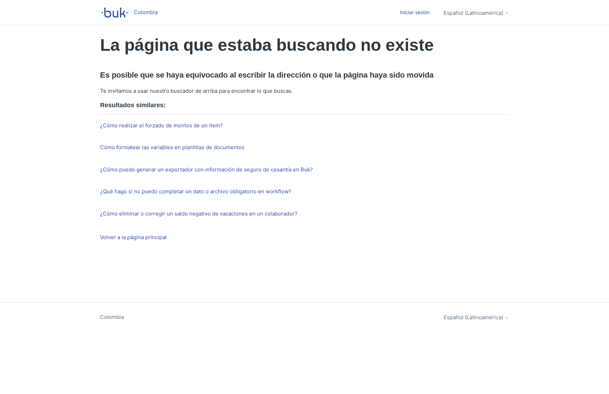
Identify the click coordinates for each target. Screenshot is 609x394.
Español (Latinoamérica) (474, 13)
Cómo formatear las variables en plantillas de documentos (172, 147)
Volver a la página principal (133, 237)
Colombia (112, 317)
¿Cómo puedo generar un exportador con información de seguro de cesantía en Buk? (206, 169)
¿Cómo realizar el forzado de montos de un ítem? (161, 125)
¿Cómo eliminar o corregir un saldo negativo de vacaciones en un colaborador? (198, 213)
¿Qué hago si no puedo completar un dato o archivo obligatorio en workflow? (195, 191)
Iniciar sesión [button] (415, 12)
